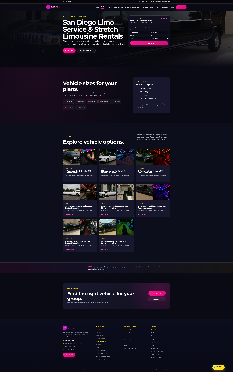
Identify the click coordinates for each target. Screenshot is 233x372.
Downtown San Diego (129, 330)
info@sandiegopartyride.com (160, 1)
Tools (151, 7)
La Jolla (125, 336)
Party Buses (99, 330)
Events (110, 7)
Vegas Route (164, 7)
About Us (153, 330)
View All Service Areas (130, 348)
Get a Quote (69, 355)
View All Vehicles (100, 338)
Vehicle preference (154, 35)
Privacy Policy (155, 354)
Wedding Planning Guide (103, 356)
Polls (156, 7)
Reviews (145, 7)
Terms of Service (156, 357)
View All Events (100, 359)
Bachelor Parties (100, 350)
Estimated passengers (135, 35)
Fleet (102, 7)
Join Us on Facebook (157, 351)
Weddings (98, 344)
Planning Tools (155, 342)
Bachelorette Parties (101, 353)
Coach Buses (99, 335)
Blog (138, 7)
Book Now (181, 7)
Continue (149, 43)
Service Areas (119, 7)
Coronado (126, 342)
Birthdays (98, 347)
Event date (152, 29)
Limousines (99, 332)
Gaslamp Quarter (128, 333)
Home (97, 7)
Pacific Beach (127, 339)
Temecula (126, 345)
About (172, 7)
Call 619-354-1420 (86, 50)
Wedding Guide (130, 7)
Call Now (157, 299)
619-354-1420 (143, 1)
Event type (132, 29)
